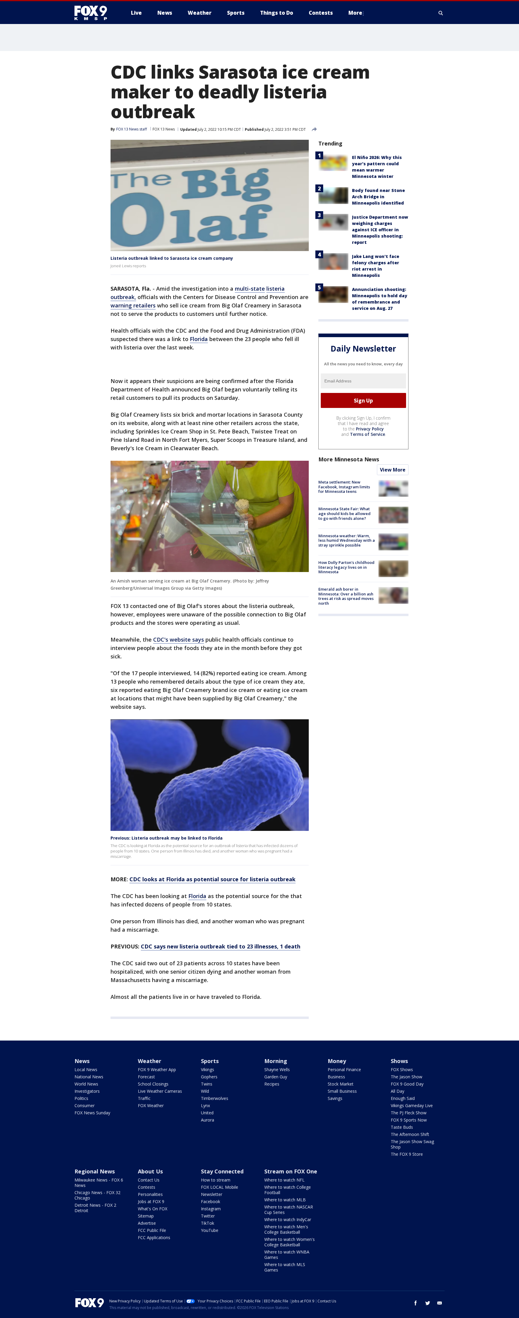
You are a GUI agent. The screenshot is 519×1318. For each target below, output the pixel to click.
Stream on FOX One (290, 1171)
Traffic (144, 1098)
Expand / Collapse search (441, 12)
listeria (275, 288)
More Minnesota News (348, 459)
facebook (415, 1303)
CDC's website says (178, 639)
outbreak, (123, 297)
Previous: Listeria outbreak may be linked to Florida (167, 838)
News (82, 1061)
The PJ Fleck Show (408, 1113)
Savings (335, 1098)
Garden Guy (275, 1077)
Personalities (150, 1194)
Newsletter (211, 1194)
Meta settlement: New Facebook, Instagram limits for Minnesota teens (344, 486)
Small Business (342, 1091)
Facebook (210, 1201)
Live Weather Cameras (160, 1091)
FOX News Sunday (92, 1113)
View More (392, 469)
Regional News (94, 1171)
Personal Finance (344, 1069)
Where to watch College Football (287, 1189)
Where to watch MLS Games (284, 1267)
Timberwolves (214, 1098)
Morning (275, 1061)
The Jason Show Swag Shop (412, 1144)
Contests (146, 1187)
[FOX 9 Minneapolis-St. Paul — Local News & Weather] (94, 13)
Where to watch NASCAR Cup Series (288, 1209)
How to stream (215, 1180)
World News (86, 1084)
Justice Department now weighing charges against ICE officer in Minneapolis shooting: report (380, 229)
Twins (206, 1084)
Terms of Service (367, 434)
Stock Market (341, 1084)
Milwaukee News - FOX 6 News (98, 1182)
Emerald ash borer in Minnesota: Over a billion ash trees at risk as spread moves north (346, 596)
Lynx (205, 1105)
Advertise (147, 1223)
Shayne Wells (277, 1069)
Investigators (87, 1091)
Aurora (207, 1120)
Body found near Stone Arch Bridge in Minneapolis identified (378, 196)
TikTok (207, 1223)
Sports (210, 1061)
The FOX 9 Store (407, 1154)
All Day (397, 1091)
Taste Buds (402, 1127)
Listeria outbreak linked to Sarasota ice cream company (172, 258)
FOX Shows (402, 1069)
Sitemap (146, 1216)
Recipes (271, 1084)
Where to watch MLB (285, 1200)
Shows (399, 1061)
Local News (85, 1069)
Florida (199, 339)
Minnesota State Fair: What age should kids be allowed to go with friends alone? (344, 513)
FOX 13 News (164, 129)
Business (336, 1077)
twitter (427, 1303)
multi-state (250, 288)
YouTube (209, 1230)
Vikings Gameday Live (412, 1105)
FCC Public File (152, 1230)
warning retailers (133, 305)
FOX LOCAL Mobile (219, 1187)
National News (88, 1077)
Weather (149, 1061)
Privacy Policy (370, 429)
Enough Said (403, 1098)
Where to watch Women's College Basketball (289, 1242)
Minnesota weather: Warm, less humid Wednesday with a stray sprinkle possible (346, 540)
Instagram (211, 1209)
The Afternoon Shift (410, 1134)
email (440, 1303)
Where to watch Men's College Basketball (286, 1229)
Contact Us (148, 1180)
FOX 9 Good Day (407, 1084)
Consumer (84, 1105)
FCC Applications (154, 1237)
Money (337, 1061)
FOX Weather (151, 1105)
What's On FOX (152, 1209)
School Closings (153, 1084)
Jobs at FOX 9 (151, 1201)
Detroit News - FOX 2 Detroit (95, 1207)
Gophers (209, 1077)
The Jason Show (406, 1077)
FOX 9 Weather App (157, 1069)
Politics (81, 1098)
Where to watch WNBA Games (286, 1254)
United (207, 1113)
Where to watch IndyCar (287, 1219)
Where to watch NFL (284, 1180)
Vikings (207, 1069)
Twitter (208, 1216)
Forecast (146, 1077)
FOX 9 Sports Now (409, 1120)
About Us (150, 1171)
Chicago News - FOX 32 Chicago (97, 1195)
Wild (205, 1091)
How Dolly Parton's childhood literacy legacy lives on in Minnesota (346, 567)
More (355, 12)
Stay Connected (222, 1171)
